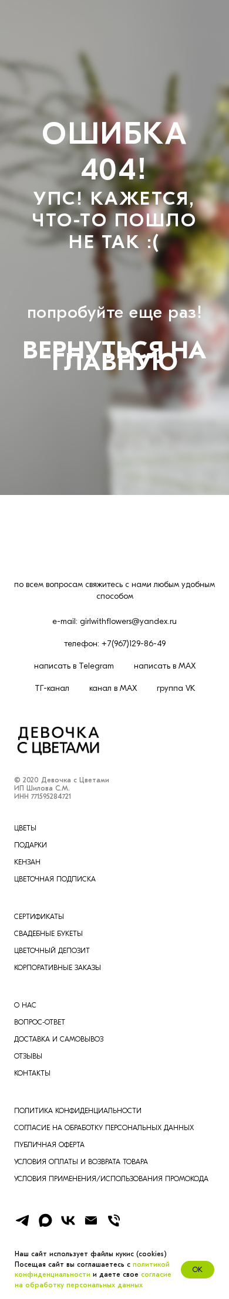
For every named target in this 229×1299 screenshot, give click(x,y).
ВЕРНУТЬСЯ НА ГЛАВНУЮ (114, 758)
